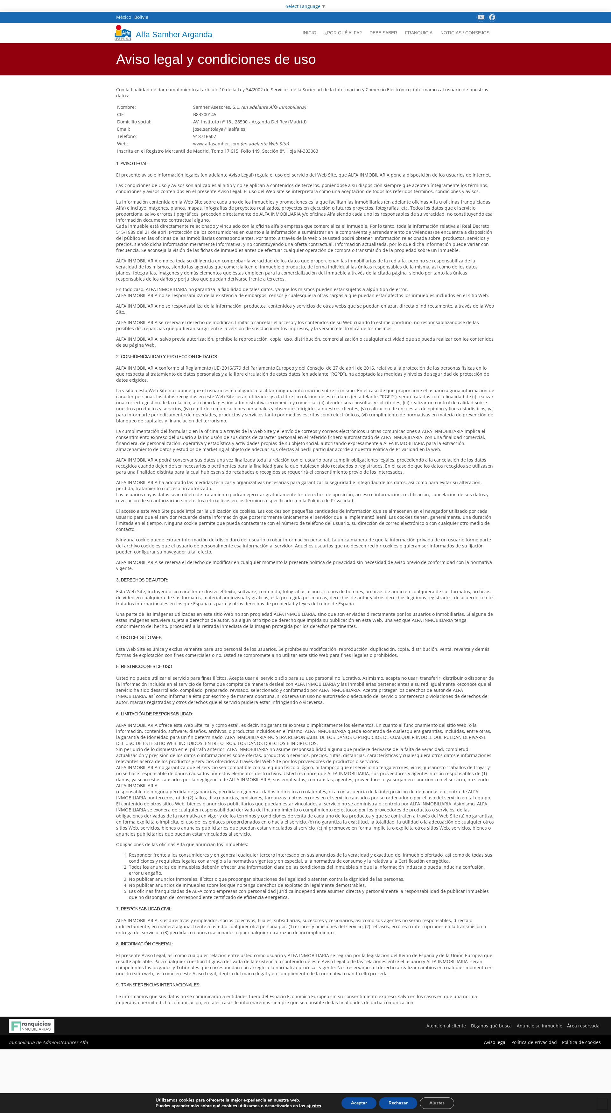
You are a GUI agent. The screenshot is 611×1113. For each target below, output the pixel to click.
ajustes (313, 1106)
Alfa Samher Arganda (174, 34)
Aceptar (359, 1103)
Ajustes (437, 1103)
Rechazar (398, 1103)
